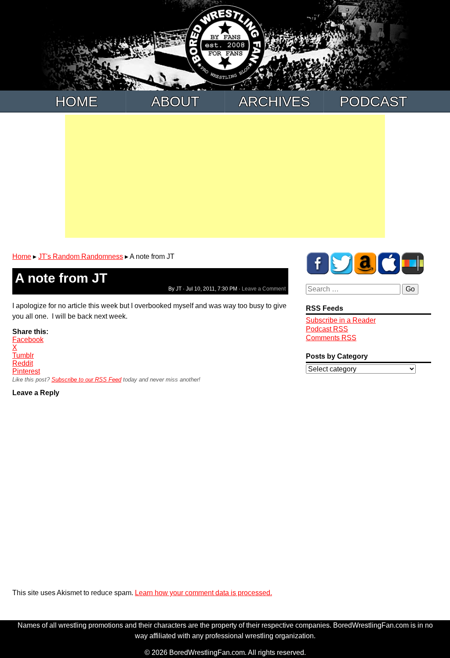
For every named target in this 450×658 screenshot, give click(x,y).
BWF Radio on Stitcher (413, 263)
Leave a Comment (264, 289)
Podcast (373, 101)
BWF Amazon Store (365, 263)
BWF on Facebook (318, 263)
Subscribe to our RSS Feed (86, 379)
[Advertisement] (225, 176)
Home (76, 101)
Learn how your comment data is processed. (203, 592)
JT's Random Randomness (80, 256)
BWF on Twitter (341, 263)
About (175, 101)
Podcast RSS (327, 329)
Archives (274, 101)
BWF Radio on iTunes (389, 263)
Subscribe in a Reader (341, 320)
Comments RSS (331, 338)
